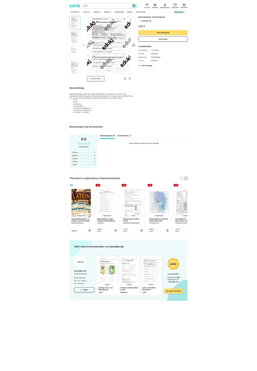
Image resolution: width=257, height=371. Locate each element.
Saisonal (96, 12)
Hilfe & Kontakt (141, 12)
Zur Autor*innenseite (173, 291)
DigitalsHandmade (77, 223)
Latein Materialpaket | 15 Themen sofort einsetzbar (80, 220)
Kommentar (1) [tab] (124, 135)
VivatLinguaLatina (181, 223)
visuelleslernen (154, 223)
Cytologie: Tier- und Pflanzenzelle (105, 289)
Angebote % (107, 12)
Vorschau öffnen (95, 78)
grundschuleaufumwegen (131, 223)
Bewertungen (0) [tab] (107, 135)
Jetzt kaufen (163, 39)
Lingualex (100, 223)
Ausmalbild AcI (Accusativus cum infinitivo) (181, 220)
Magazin (130, 12)
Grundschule (74, 12)
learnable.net (146, 21)
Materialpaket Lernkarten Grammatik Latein (158, 220)
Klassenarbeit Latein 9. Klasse (131, 220)
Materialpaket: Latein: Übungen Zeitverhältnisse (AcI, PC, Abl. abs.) (106, 220)
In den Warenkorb (163, 33)
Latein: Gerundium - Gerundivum (149, 289)
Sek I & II (86, 12)
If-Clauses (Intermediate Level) (129, 289)
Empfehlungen (119, 12)
